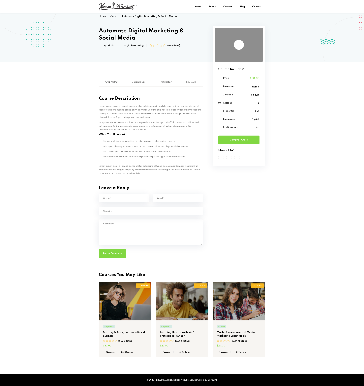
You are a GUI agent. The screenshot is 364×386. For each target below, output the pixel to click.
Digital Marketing (134, 45)
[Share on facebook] (221, 157)
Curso (113, 16)
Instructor (166, 82)
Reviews (191, 82)
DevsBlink (212, 379)
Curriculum (138, 82)
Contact (256, 7)
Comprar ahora (239, 140)
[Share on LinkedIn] (237, 157)
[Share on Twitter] (229, 157)
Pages (212, 7)
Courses (227, 7)
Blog (242, 7)
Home (197, 7)
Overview (111, 82)
